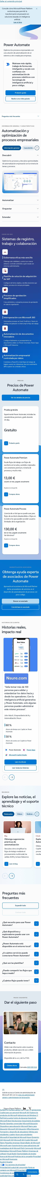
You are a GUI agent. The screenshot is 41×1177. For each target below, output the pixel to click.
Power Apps (31, 750)
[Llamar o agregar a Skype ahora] (23, 1174)
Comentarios (32, 1172)
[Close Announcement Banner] (36, 8)
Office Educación (33, 1129)
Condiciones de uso (7, 1173)
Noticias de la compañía (23, 1156)
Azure (29, 1137)
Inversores (13, 1159)
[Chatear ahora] (17, 1174)
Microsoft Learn (6, 1145)
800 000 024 (32, 1067)
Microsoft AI (4, 1137)
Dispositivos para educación (10, 1126)
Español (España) (6, 1162)
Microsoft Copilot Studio (18, 755)
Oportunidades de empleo (26, 1153)
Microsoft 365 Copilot (22, 1140)
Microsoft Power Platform (18, 1151)
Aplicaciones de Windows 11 (28, 1115)
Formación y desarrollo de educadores (14, 1131)
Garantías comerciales (14, 1123)
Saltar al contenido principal (11, 1)
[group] (20, 705)
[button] (20, 116)
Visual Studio (11, 1153)
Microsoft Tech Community (23, 1148)
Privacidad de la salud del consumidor (14, 1167)
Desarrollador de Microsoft (30, 1142)
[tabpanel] (20, 187)
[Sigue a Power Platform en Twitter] (30, 1108)
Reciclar (3, 1123)
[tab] (11, 148)
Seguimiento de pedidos (31, 1121)
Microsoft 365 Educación (17, 1129)
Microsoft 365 (8, 1140)
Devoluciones (17, 1121)
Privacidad (21, 1170)
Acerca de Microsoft (7, 1156)
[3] (3, 1089)
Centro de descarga (20, 1118)
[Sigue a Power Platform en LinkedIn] (24, 1108)
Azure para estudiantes (23, 1134)
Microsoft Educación (30, 1123)
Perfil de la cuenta (6, 1118)
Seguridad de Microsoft (18, 1137)
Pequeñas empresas (12, 1142)
